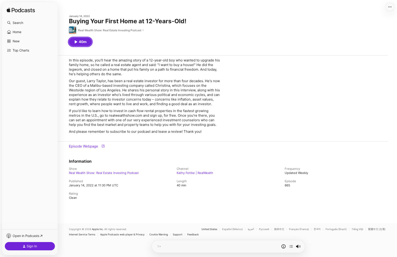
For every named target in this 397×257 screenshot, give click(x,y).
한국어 (317, 229)
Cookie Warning (158, 234)
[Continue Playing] (291, 246)
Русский (264, 229)
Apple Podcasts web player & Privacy (122, 234)
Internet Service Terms (82, 234)
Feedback (193, 234)
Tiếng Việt (357, 229)
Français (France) (299, 229)
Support (177, 234)
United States (209, 229)
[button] (30, 23)
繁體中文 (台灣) (377, 229)
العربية (251, 229)
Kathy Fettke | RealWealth (195, 173)
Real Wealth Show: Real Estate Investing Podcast (104, 173)
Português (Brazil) (336, 229)
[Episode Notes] (283, 246)
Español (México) (232, 229)
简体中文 (279, 229)
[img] (21, 10)
